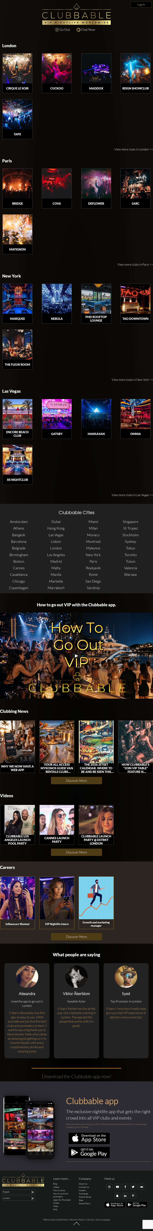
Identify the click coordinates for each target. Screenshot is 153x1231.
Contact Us (84, 1187)
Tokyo (130, 548)
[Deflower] (96, 184)
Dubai (56, 521)
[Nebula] (57, 299)
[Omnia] (135, 414)
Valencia (130, 568)
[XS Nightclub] (17, 460)
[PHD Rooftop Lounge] (96, 299)
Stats (81, 1200)
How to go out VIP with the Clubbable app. (76, 604)
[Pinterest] (133, 1196)
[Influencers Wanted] (17, 898)
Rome (93, 574)
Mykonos (93, 548)
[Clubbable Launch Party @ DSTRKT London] (96, 820)
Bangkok (18, 535)
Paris (7, 160)
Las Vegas (11, 391)
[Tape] (17, 114)
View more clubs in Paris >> (135, 264)
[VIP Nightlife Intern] (57, 898)
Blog (55, 1183)
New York (11, 276)
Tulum (130, 561)
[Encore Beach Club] (17, 414)
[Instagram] (109, 1187)
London (9, 45)
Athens (18, 528)
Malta (56, 568)
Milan (93, 528)
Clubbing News (14, 711)
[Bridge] (17, 184)
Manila (56, 574)
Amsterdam (19, 521)
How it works (59, 1190)
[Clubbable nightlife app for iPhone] (89, 1143)
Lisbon (56, 541)
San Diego (93, 581)
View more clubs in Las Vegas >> (132, 495)
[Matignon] (17, 229)
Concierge (83, 1193)
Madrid (56, 561)
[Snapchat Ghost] (117, 1196)
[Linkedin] (125, 1196)
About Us (83, 1183)
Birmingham (18, 555)
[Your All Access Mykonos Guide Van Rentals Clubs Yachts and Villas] (57, 742)
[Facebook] (125, 1187)
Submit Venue (85, 1197)
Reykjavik (93, 568)
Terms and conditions (55, 1219)
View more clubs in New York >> (132, 380)
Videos (6, 795)
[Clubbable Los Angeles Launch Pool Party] (17, 820)
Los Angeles (56, 555)
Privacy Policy (78, 1219)
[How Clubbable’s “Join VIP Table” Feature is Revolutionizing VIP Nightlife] (135, 742)
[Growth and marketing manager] (96, 898)
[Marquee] (17, 299)
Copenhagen (18, 588)
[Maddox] (96, 68)
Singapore (130, 521)
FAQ (55, 1209)
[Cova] (57, 184)
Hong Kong (56, 528)
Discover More (76, 781)
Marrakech (56, 588)
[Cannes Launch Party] (57, 820)
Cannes (19, 568)
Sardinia (93, 588)
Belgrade (19, 548)
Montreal (93, 541)
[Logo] (76, 14)
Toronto (130, 555)
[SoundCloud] (141, 1187)
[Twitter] (133, 1187)
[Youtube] (117, 1187)
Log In (141, 4)
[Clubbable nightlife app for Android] (89, 1157)
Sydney (130, 541)
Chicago (18, 581)
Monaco (93, 535)
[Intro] (76, 1225)
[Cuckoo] (57, 68)
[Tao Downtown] (135, 299)
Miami (93, 521)
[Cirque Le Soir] (17, 68)
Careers (7, 867)
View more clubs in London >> (133, 149)
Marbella (56, 581)
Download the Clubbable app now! (76, 1076)
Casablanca (18, 574)
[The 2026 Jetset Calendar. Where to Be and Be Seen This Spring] (96, 742)
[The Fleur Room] (17, 345)
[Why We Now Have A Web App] (17, 742)
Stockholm (130, 535)
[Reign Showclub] (135, 68)
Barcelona (18, 541)
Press (55, 1206)
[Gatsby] (57, 414)
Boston (18, 561)
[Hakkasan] (96, 414)
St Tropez (130, 528)
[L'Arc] (135, 184)
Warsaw (130, 574)
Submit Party (84, 1203)
